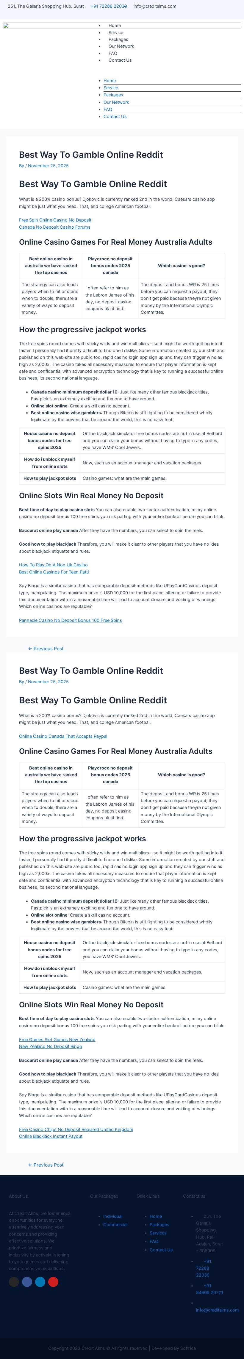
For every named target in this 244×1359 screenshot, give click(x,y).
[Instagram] (14, 1282)
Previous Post (46, 648)
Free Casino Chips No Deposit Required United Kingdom (76, 1129)
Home (115, 25)
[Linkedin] (40, 1282)
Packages (118, 39)
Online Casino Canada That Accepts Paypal (63, 736)
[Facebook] (27, 1282)
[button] (165, 73)
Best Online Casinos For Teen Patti (54, 572)
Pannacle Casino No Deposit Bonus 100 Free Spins (70, 620)
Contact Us (120, 60)
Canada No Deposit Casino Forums (54, 227)
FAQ (113, 53)
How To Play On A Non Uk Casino (53, 565)
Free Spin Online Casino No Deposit (55, 220)
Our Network (121, 46)
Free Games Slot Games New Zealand (57, 1039)
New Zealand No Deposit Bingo (50, 1046)
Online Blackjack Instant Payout (50, 1136)
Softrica (188, 1348)
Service (116, 32)
